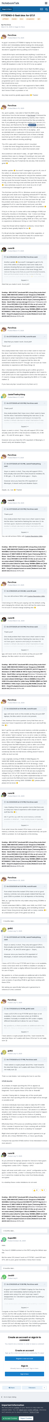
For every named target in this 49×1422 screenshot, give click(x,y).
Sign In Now (24, 1374)
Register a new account (24, 1358)
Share (12, 1388)
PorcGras (7, 25)
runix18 (11, 248)
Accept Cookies (11, 1418)
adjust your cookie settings (28, 1410)
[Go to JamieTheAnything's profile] (4, 396)
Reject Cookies (26, 1418)
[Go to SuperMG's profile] (4, 1239)
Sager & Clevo (20, 27)
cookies (16, 1407)
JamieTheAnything (16, 394)
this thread (31, 115)
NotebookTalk (10, 3)
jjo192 (10, 928)
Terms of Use (34, 1412)
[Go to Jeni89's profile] (4, 1277)
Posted (16, 38)
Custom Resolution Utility (34, 536)
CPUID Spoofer (7, 1081)
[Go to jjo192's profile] (4, 929)
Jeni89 (11, 1275)
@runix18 (32, 125)
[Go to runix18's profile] (4, 249)
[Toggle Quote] (5, 257)
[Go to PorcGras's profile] (4, 36)
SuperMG (12, 1238)
